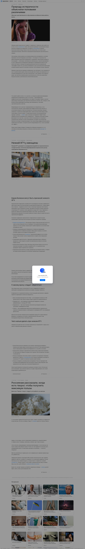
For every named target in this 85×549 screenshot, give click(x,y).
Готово (42, 280)
